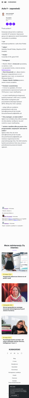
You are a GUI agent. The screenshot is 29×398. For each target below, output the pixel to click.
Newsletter (14, 367)
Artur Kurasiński (10, 13)
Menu (2, 2)
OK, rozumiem (14, 395)
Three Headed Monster (14, 382)
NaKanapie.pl (6, 70)
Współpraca (14, 364)
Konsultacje (14, 369)
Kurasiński (12, 2)
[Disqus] (14, 223)
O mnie (14, 361)
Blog (14, 358)
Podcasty (14, 378)
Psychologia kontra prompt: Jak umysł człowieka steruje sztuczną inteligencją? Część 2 (13, 341)
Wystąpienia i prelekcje (14, 372)
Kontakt (14, 381)
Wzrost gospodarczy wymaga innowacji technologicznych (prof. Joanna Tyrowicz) (14, 308)
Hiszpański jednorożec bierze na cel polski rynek (14, 277)
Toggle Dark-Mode (5, 2)
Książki (14, 375)
